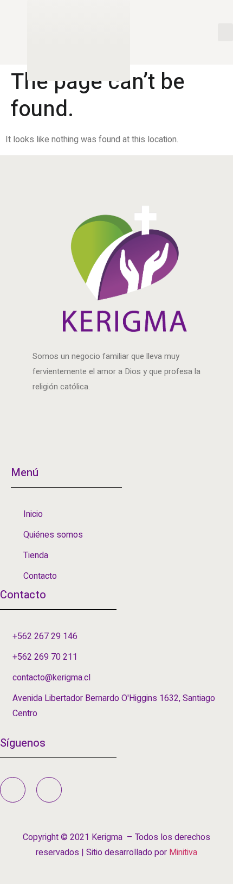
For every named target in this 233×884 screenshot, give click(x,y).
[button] (225, 32)
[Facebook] (12, 790)
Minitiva (183, 852)
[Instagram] (49, 790)
